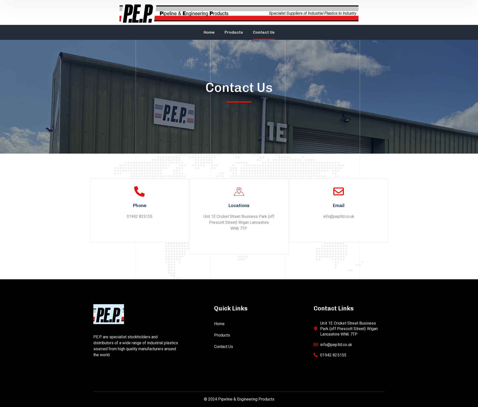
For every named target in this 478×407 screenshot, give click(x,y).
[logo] (108, 313)
